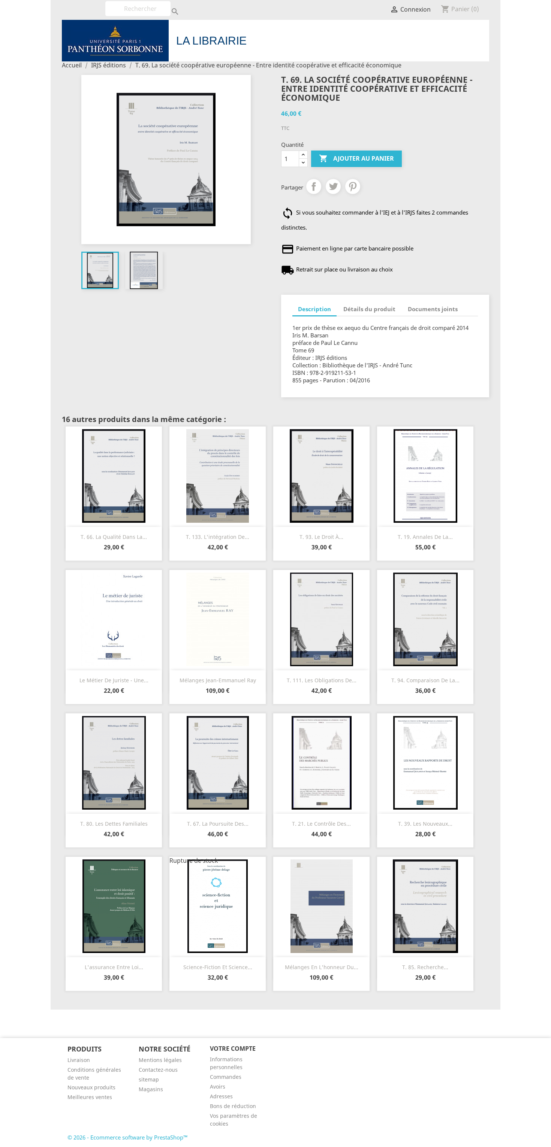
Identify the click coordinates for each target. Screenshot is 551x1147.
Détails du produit (369, 309)
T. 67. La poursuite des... (218, 823)
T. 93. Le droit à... (321, 536)
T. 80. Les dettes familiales (114, 823)
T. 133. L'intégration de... (217, 536)
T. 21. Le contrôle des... (321, 823)
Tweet (333, 186)
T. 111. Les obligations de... (321, 680)
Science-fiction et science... (217, 967)
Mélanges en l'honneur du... (321, 967)
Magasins (151, 1089)
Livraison (78, 1059)
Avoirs (217, 1086)
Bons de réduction (233, 1106)
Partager (313, 186)
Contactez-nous (158, 1069)
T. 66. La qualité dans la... (114, 536)
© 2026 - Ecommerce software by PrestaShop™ (127, 1137)
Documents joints (433, 309)
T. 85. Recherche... (425, 967)
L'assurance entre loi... (114, 967)
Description (314, 309)
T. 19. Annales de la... (425, 536)
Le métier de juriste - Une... (113, 680)
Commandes (225, 1076)
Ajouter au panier (356, 158)
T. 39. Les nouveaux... (425, 823)
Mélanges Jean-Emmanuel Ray (218, 680)
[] (167, 4)
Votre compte (233, 1048)
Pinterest (352, 186)
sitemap (149, 1079)
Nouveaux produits (91, 1087)
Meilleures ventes (89, 1097)
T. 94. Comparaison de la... (425, 680)
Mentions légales (160, 1059)
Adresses (221, 1096)
